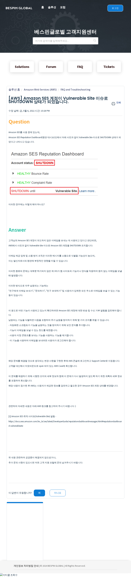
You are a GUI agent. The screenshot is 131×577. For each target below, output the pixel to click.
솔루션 (52, 7)
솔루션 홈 (14, 89)
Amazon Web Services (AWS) (40, 89)
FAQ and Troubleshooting (75, 89)
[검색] (95, 40)
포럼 (63, 7)
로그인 (115, 8)
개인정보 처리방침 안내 (26, 565)
